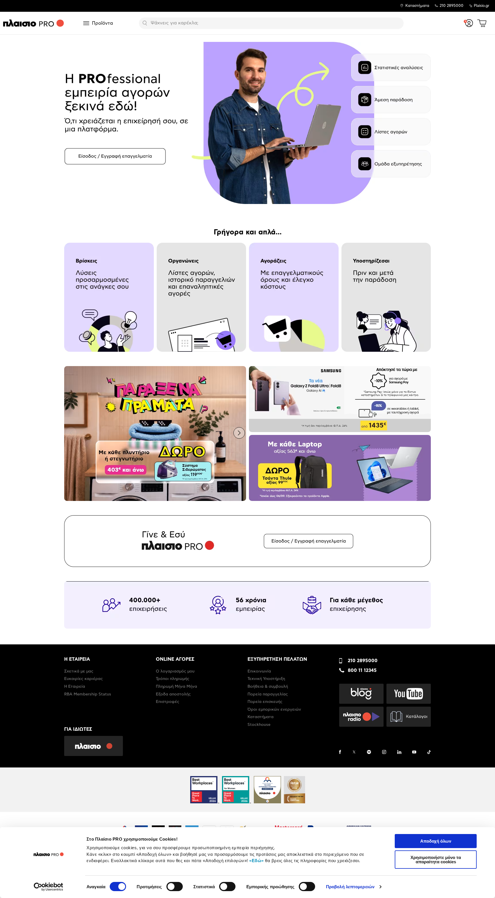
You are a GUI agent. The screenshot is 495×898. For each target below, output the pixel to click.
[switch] (174, 886)
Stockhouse (258, 725)
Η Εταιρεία (74, 687)
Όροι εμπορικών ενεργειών (274, 709)
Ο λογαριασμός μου (175, 671)
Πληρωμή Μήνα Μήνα (176, 687)
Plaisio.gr (481, 6)
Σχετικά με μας (78, 671)
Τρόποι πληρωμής (172, 679)
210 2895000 (363, 660)
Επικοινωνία (259, 671)
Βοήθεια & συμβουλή (267, 687)
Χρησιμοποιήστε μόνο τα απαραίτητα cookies (435, 859)
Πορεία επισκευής (264, 702)
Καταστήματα (417, 6)
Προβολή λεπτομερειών (350, 886)
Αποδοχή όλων (435, 841)
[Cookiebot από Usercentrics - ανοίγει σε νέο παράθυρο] (48, 887)
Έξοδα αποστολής (173, 694)
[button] (71, 122)
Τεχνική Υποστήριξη (266, 679)
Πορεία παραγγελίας (267, 694)
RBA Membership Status (87, 694)
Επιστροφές (167, 702)
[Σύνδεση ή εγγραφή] (469, 23)
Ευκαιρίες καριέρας (83, 679)
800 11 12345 (362, 670)
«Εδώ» (256, 860)
